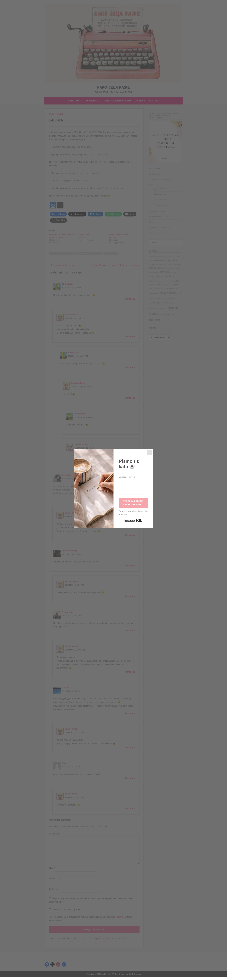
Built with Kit (133, 520)
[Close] (149, 452)
